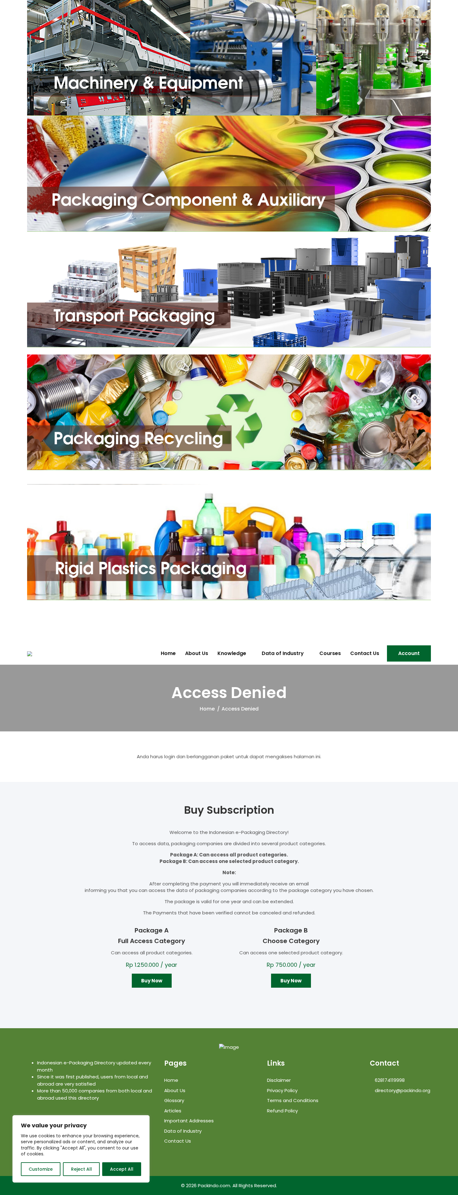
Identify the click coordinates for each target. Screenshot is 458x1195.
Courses (330, 653)
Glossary (174, 1100)
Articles (172, 1110)
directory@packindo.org (402, 1090)
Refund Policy (282, 1110)
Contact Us (364, 653)
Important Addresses (189, 1120)
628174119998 (389, 1080)
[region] (81, 1149)
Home (168, 653)
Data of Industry (283, 653)
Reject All (81, 1169)
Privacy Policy (282, 1090)
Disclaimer (279, 1080)
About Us (196, 653)
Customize (41, 1169)
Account (409, 653)
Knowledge (231, 653)
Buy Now (151, 980)
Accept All (121, 1169)
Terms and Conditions (292, 1100)
